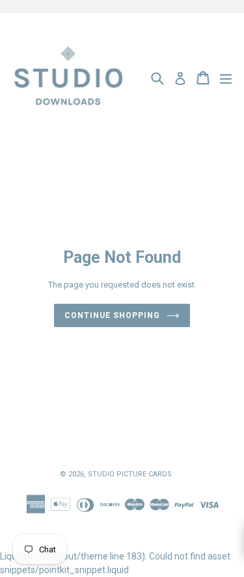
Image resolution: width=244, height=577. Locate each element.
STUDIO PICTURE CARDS (130, 474)
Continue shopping (111, 315)
